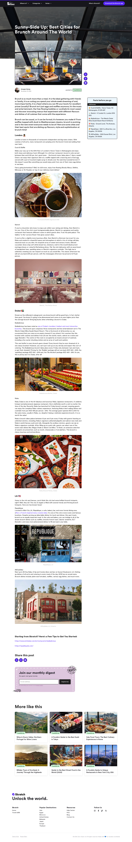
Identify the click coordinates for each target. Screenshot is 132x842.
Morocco (42, 815)
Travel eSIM (16, 812)
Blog (68, 815)
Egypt (41, 812)
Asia (40, 810)
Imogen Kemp (25, 89)
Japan (41, 821)
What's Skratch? (94, 3)
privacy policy (39, 685)
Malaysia (42, 819)
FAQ (68, 812)
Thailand (42, 826)
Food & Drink (77, 90)
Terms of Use (15, 836)
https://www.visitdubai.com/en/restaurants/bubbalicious (35, 641)
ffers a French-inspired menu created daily (31, 513)
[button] (24, 3)
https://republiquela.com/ (24, 646)
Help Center (71, 810)
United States (43, 817)
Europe (41, 823)
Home (14, 810)
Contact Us (70, 817)
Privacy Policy (23, 836)
